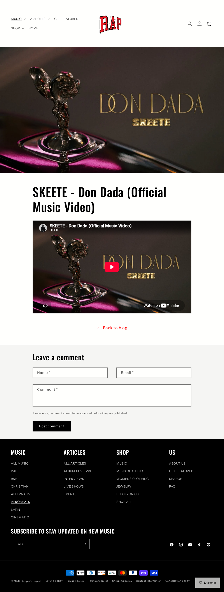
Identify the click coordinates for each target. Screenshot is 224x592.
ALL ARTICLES (75, 463)
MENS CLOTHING (129, 471)
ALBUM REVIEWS (77, 471)
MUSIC (121, 463)
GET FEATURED (181, 471)
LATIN (15, 510)
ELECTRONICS (127, 494)
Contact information (148, 580)
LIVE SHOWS (74, 486)
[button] (18, 18)
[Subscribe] (84, 544)
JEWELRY (123, 486)
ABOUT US (177, 463)
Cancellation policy (177, 580)
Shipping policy (122, 580)
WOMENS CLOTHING (132, 479)
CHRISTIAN (19, 486)
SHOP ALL (124, 502)
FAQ (172, 486)
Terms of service (98, 580)
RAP (14, 471)
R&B (14, 479)
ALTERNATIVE (22, 494)
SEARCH (175, 479)
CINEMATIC (20, 517)
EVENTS (70, 494)
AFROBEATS (20, 502)
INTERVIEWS (74, 479)
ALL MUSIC (19, 463)
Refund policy (54, 580)
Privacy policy (75, 580)
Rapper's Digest (31, 581)
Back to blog (115, 327)
